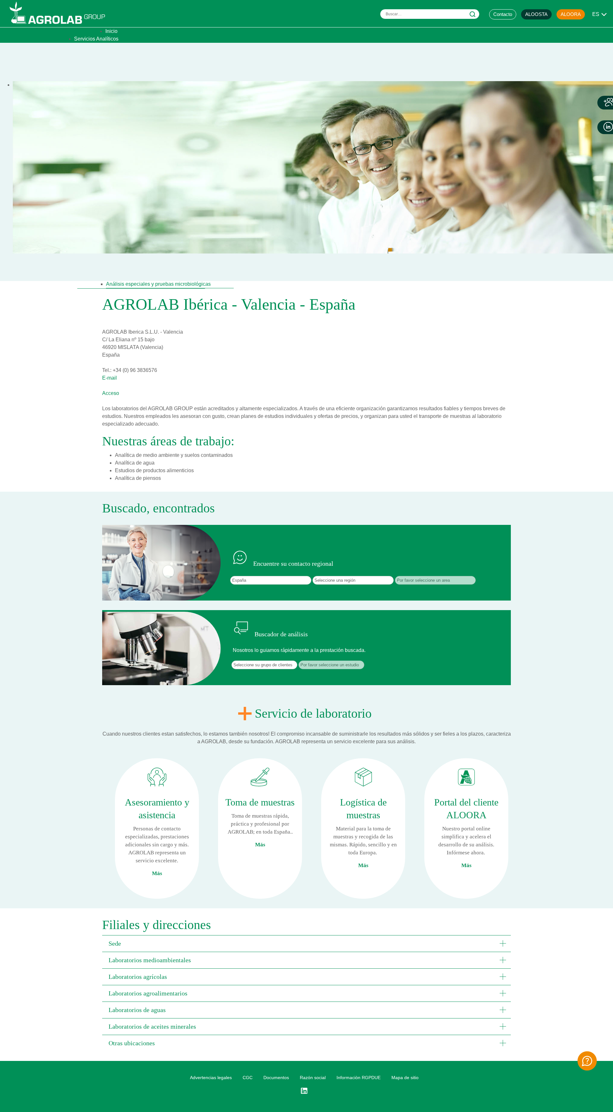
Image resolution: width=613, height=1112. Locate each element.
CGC (248, 1077)
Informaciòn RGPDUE (359, 1077)
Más (157, 873)
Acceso (110, 393)
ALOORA (571, 14)
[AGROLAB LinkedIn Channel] (306, 1091)
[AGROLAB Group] (60, 25)
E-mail (109, 378)
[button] (306, 943)
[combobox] (430, 14)
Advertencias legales (211, 1077)
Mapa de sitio (405, 1077)
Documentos (276, 1077)
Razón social (313, 1077)
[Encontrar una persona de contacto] (587, 1060)
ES (595, 14)
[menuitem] (111, 31)
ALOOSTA (536, 14)
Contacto (502, 14)
